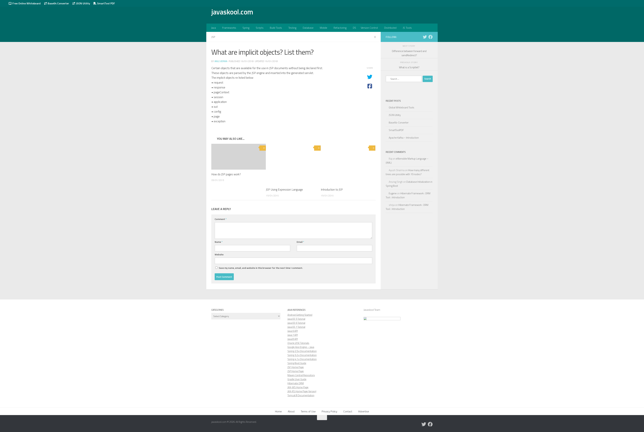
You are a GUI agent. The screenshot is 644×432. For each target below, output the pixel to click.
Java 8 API (292, 339)
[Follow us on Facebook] (430, 37)
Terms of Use (308, 411)
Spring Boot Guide (296, 363)
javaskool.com (232, 12)
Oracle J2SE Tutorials (298, 343)
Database (308, 28)
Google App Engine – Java (300, 347)
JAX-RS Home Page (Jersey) (301, 391)
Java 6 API (292, 331)
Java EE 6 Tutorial (296, 323)
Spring (246, 28)
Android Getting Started (299, 315)
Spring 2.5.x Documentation (302, 351)
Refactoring (340, 28)
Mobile (323, 28)
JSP (213, 37)
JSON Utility (82, 3)
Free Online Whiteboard (26, 3)
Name (219, 242)
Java (213, 28)
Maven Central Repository (301, 375)
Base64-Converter (399, 122)
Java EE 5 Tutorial (296, 319)
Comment (221, 219)
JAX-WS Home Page (297, 387)
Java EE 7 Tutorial (296, 327)
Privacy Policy (329, 411)
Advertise (363, 411)
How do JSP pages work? (226, 174)
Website (219, 254)
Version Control (369, 28)
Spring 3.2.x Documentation (302, 355)
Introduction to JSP (332, 189)
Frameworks (229, 28)
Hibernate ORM (295, 383)
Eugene (393, 193)
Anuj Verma (220, 61)
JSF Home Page (295, 367)
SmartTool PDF (105, 3)
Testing (292, 28)
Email (300, 242)
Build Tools (276, 28)
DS (354, 28)
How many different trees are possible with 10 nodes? (407, 172)
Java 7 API (292, 335)
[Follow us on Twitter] (425, 37)
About (291, 411)
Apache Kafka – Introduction (404, 138)
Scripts (259, 28)
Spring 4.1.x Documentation (302, 359)
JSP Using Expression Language (284, 189)
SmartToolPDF (396, 130)
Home (278, 411)
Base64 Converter (58, 3)
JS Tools (407, 28)
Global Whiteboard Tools (401, 107)
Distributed (390, 28)
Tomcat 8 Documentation (300, 395)
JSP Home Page (295, 371)
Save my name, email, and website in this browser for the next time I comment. (261, 268)
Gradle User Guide (296, 379)
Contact (347, 411)
